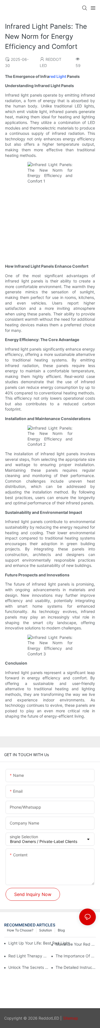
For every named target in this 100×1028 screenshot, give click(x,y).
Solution (45, 930)
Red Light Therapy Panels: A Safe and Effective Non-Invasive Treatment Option (28, 955)
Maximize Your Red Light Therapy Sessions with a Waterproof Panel (76, 944)
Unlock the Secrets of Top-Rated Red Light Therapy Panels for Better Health (28, 967)
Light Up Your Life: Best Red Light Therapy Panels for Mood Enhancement (41, 943)
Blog (61, 930)
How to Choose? (20, 930)
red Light (57, 76)
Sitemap (70, 1018)
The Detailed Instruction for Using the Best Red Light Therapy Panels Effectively (76, 967)
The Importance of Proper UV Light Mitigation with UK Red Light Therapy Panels (76, 955)
